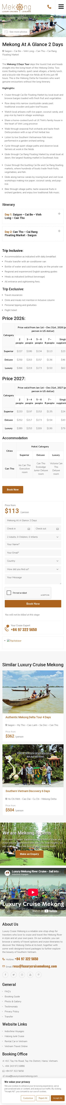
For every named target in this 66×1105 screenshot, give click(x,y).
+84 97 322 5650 (26, 958)
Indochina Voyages (14, 1031)
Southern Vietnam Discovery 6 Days (28, 791)
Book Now (13, 489)
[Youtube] (30, 975)
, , (22, 537)
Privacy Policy (12, 1011)
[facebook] (5, 975)
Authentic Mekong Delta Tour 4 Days (28, 717)
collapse (33, 214)
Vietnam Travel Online (16, 1046)
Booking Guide (12, 996)
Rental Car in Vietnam (16, 1041)
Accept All (57, 1098)
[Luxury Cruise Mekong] (16, 7)
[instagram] (22, 975)
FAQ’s (8, 991)
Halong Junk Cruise (14, 1036)
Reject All (43, 1098)
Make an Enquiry (29, 854)
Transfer (9, 1016)
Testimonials (11, 1006)
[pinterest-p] (38, 975)
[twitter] (14, 975)
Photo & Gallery (13, 1001)
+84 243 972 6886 (15, 1066)
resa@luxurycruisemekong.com (35, 965)
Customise (28, 1098)
